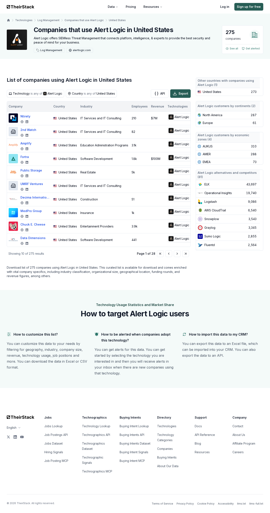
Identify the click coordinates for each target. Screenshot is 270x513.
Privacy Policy (185, 503)
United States (117, 20)
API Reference (205, 435)
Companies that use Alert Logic (84, 20)
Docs (198, 426)
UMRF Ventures (31, 184)
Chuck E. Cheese (32, 224)
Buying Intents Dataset (135, 443)
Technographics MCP (97, 471)
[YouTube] (22, 437)
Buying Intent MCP (132, 461)
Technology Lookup (96, 426)
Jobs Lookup (53, 426)
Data (111, 6)
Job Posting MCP (56, 461)
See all (234, 48)
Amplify (25, 143)
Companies (165, 448)
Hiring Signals (53, 452)
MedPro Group (31, 211)
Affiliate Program (243, 443)
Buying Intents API (132, 435)
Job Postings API (56, 435)
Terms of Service (162, 503)
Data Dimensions (33, 238)
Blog (198, 443)
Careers (238, 452)
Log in (224, 6)
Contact (237, 426)
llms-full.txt (256, 503)
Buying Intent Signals (134, 452)
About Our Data (167, 466)
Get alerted (253, 48)
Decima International (35, 197)
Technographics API (96, 435)
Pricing (131, 6)
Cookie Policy (206, 503)
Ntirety (25, 116)
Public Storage (31, 170)
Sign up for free (249, 6)
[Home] (8, 20)
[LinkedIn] (15, 437)
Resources (151, 6)
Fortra (24, 157)
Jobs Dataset (53, 443)
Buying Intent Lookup (134, 426)
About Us (238, 435)
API (162, 93)
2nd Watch (28, 130)
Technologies (23, 20)
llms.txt (241, 503)
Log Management (48, 20)
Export (183, 93)
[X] (8, 437)
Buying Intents (167, 457)
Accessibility (226, 503)
